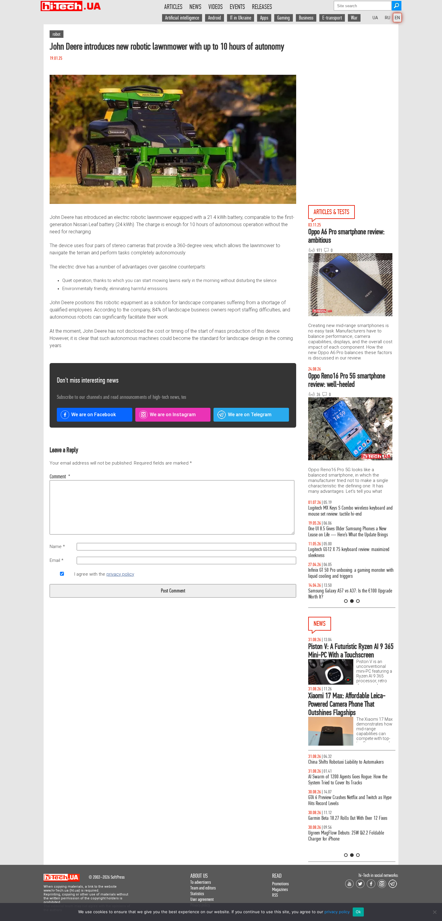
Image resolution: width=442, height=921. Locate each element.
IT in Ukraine (240, 18)
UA (375, 17)
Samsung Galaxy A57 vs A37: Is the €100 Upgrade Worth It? (350, 594)
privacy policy (120, 574)
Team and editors (203, 888)
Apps (264, 18)
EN (397, 17)
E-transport (332, 18)
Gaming (283, 18)
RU (387, 17)
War (354, 18)
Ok (358, 911)
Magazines (280, 889)
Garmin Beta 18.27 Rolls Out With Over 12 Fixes (347, 818)
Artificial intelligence (182, 18)
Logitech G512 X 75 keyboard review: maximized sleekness (348, 552)
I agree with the (104, 574)
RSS (275, 895)
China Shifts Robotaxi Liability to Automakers (346, 762)
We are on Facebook (93, 414)
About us (199, 875)
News (195, 7)
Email (56, 560)
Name (57, 546)
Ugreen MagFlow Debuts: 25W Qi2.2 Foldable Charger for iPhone (346, 836)
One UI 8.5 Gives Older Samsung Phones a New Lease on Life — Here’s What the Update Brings (348, 532)
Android (214, 18)
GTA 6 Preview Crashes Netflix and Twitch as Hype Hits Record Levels (349, 800)
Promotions (280, 883)
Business (306, 18)
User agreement (202, 899)
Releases (262, 7)
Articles (173, 7)
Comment (60, 476)
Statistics (197, 893)
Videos (215, 7)
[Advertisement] (353, 78)
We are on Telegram (250, 414)
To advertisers (200, 882)
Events (237, 7)
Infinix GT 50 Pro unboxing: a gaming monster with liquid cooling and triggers (351, 573)
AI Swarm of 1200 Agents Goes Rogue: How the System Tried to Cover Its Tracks (347, 780)
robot (56, 34)
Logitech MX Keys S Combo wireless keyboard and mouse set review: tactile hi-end (350, 511)
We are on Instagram (173, 414)
